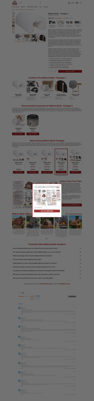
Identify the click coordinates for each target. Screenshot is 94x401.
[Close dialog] (60, 185)
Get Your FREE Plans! (47, 211)
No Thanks (47, 214)
